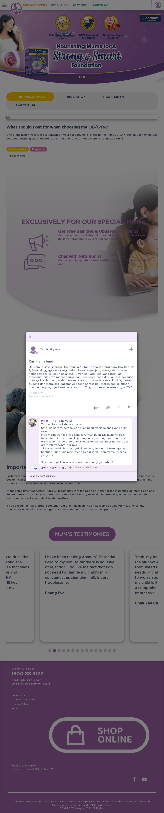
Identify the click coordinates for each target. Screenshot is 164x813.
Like (43, 467)
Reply (53, 467)
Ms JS (45, 420)
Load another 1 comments (43, 476)
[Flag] (130, 407)
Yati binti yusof (50, 349)
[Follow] (131, 349)
